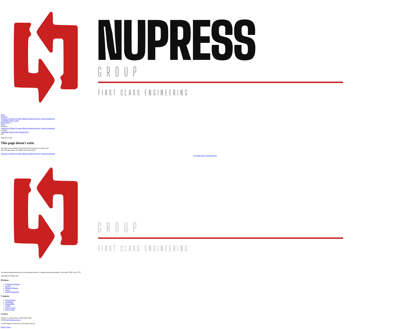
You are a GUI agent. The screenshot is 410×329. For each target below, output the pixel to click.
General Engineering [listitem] (48, 154)
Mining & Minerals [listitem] (28, 154)
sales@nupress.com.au (12, 320)
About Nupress (10, 300)
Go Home (196, 156)
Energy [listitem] (37, 154)
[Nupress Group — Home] (205, 113)
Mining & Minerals (28, 119)
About (11, 121)
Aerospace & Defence (8, 119)
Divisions (4, 117)
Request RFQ (5, 122)
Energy (37, 119)
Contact (16, 121)
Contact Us (204, 156)
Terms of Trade (10, 308)
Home (3, 115)
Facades (19, 119)
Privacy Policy (10, 310)
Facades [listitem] (19, 154)
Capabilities (5, 121)
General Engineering (48, 119)
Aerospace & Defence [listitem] (8, 154)
